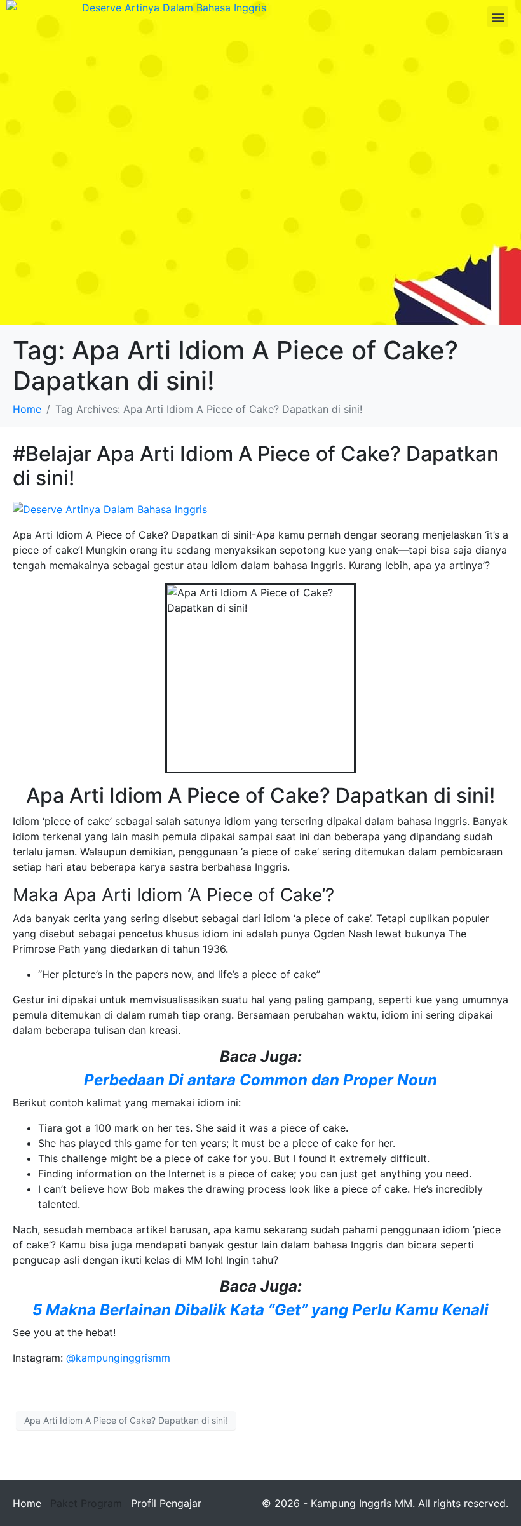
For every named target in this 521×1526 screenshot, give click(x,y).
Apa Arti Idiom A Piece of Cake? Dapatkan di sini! (125, 1420)
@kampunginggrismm (118, 1357)
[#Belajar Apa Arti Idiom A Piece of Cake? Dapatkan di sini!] (110, 508)
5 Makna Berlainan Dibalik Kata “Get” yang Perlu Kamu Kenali (260, 1310)
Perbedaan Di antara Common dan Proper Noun (260, 1080)
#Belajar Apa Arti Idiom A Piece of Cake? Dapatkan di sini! (256, 465)
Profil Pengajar (166, 1503)
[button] (497, 16)
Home (27, 1503)
